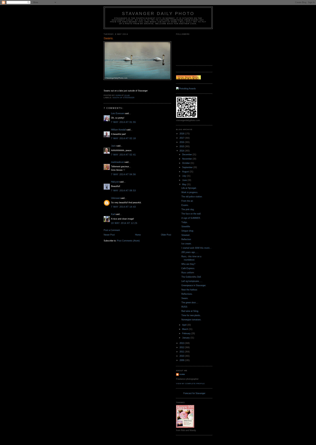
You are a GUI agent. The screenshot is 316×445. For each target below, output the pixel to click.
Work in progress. (189, 192)
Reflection (186, 239)
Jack (113, 146)
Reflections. (187, 294)
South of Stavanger (123, 98)
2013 (182, 343)
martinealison (117, 162)
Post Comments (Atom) (128, 240)
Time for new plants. (191, 315)
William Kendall (118, 129)
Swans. (184, 298)
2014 (182, 150)
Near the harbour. (189, 289)
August (186, 171)
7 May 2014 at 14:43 (123, 207)
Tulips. (184, 222)
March (185, 329)
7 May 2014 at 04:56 (123, 174)
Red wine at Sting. (190, 311)
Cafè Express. (188, 268)
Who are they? (188, 264)
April (184, 325)
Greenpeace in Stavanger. (193, 285)
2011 (182, 351)
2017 (182, 138)
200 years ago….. (189, 252)
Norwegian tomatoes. (191, 319)
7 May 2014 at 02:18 (123, 138)
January (186, 337)
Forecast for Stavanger (194, 393)
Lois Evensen (117, 113)
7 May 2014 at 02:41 (123, 154)
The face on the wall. (191, 213)
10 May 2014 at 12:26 (124, 223)
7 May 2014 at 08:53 (123, 190)
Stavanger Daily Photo (158, 13)
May (184, 184)
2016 (182, 142)
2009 (182, 360)
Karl (113, 214)
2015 (182, 146)
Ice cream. (186, 243)
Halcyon (115, 182)
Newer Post (109, 235)
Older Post (166, 235)
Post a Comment (112, 230)
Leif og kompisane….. (191, 281)
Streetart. (185, 235)
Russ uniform (187, 272)
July (184, 176)
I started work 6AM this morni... (196, 248)
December (187, 154)
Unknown (115, 198)
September (187, 167)
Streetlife (185, 226)
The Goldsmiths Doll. (191, 277)
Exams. (185, 205)
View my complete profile (190, 383)
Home (138, 235)
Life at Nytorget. (189, 188)
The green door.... (189, 302)
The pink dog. (187, 209)
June (184, 180)
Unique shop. (187, 231)
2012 (182, 347)
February (186, 333)
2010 (182, 356)
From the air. (187, 201)
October (186, 163)
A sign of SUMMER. (191, 218)
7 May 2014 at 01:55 (123, 122)
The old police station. (191, 196)
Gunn (182, 374)
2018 (182, 133)
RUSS (184, 307)
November (187, 159)
